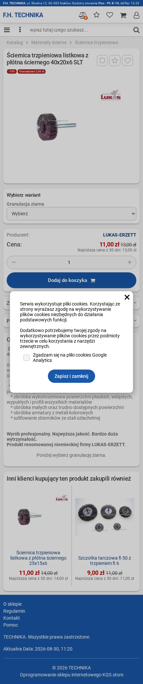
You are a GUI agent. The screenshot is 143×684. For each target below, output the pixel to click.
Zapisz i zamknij (71, 376)
